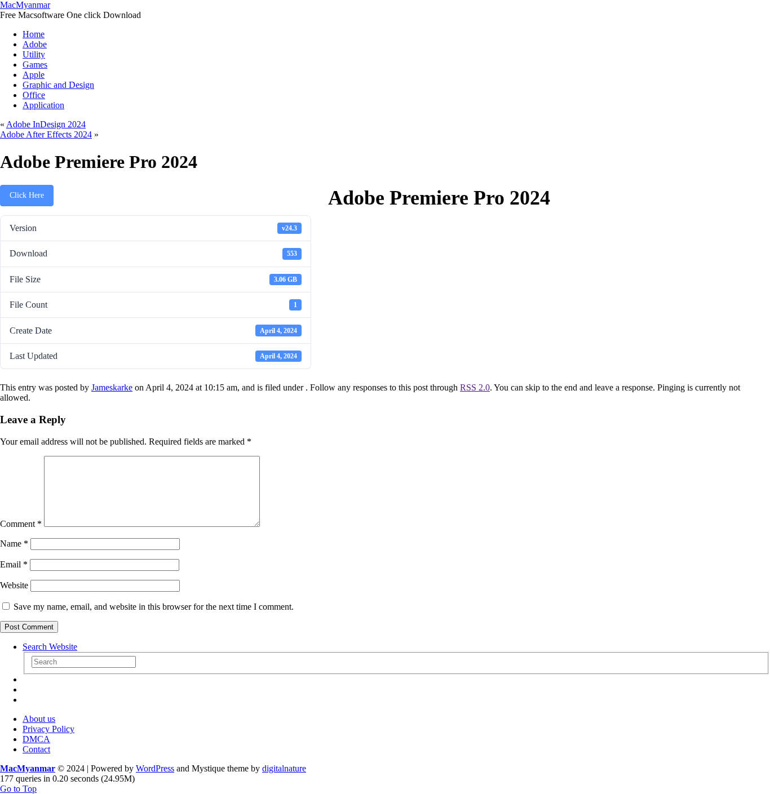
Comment (21, 524)
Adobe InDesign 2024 (46, 124)
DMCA (36, 739)
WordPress (155, 768)
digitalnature (284, 768)
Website (14, 585)
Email (14, 564)
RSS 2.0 (475, 387)
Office (34, 95)
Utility (34, 54)
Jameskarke (111, 387)
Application (43, 105)
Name (14, 543)
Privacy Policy (48, 729)
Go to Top (18, 788)
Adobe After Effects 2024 (46, 134)
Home (34, 34)
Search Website (50, 646)
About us (39, 719)
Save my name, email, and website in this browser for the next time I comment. (154, 606)
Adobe (35, 44)
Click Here (27, 195)
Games (35, 64)
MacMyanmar (25, 5)
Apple (34, 74)
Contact (36, 749)
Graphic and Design (58, 85)
